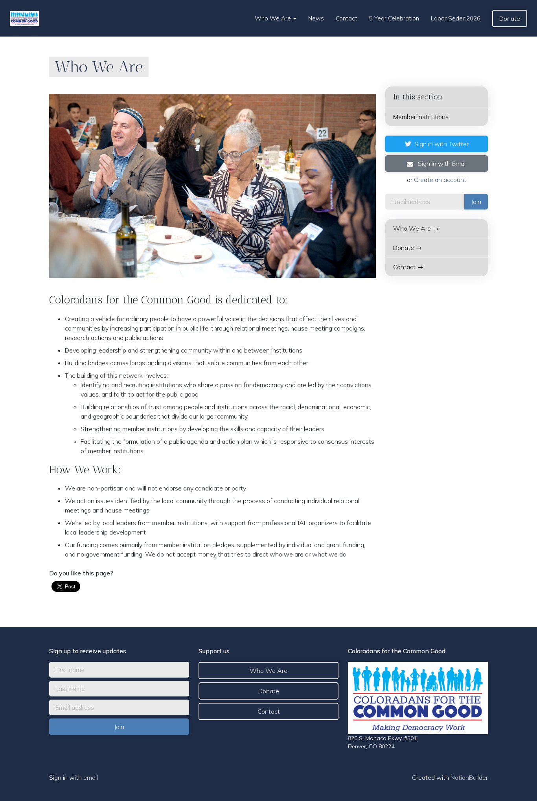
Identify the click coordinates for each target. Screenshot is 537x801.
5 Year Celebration (394, 18)
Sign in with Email (441, 163)
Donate (509, 18)
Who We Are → (416, 228)
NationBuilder (469, 777)
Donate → (407, 248)
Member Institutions (421, 117)
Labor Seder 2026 (455, 18)
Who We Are (273, 18)
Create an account (440, 180)
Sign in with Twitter (441, 144)
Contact (346, 18)
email (90, 777)
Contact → (408, 267)
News (316, 18)
